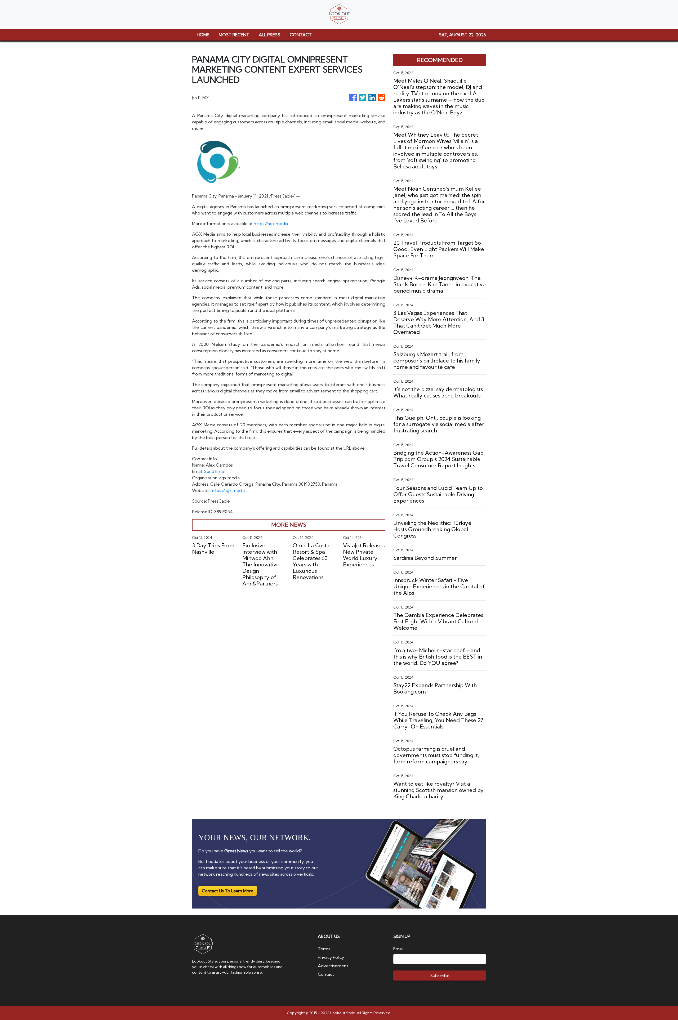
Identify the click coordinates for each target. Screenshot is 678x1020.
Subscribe (439, 975)
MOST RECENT (234, 34)
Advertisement (333, 965)
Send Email (214, 471)
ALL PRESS (269, 34)
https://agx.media (271, 223)
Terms (324, 948)
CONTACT (301, 34)
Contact (326, 974)
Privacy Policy (331, 957)
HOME (203, 34)
